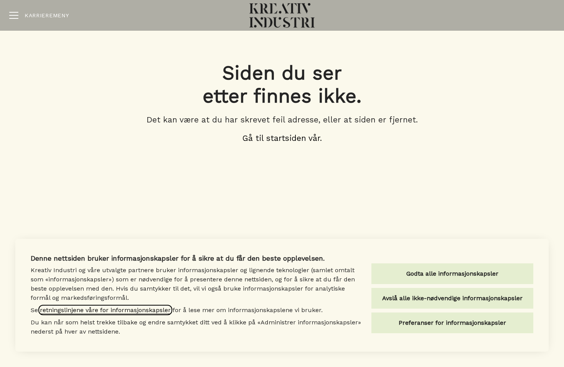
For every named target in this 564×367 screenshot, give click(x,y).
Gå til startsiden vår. (282, 138)
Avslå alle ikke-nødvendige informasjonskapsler (452, 298)
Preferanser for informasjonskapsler (452, 322)
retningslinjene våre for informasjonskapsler (105, 310)
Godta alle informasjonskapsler (452, 273)
